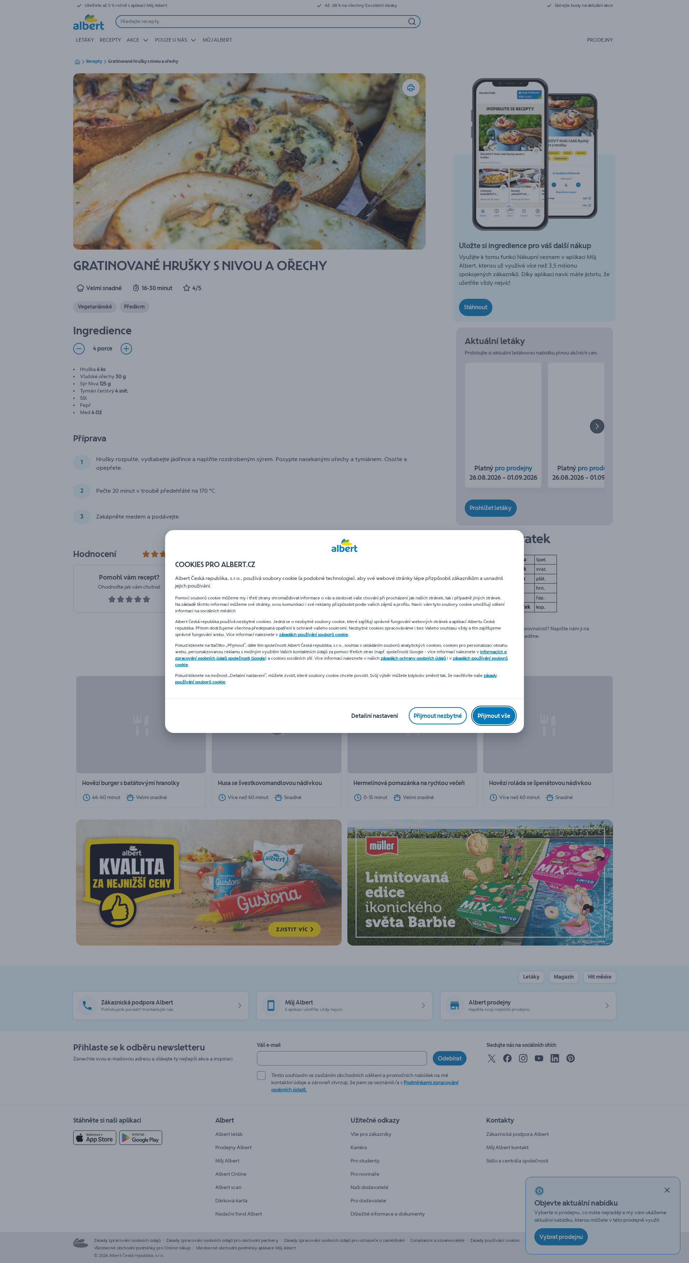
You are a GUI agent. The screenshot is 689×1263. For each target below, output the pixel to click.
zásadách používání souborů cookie (313, 634)
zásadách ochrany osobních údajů (413, 658)
